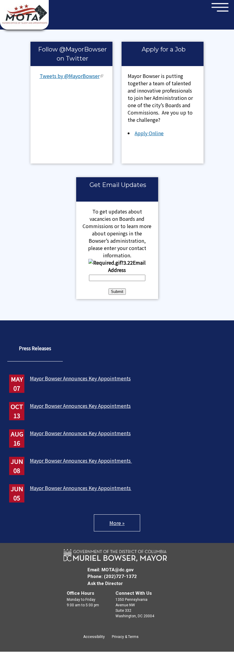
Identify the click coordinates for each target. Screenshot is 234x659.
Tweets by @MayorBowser (70, 75)
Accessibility (94, 637)
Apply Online (149, 133)
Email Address (127, 266)
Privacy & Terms (125, 637)
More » (117, 523)
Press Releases (35, 348)
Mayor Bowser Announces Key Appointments (80, 378)
